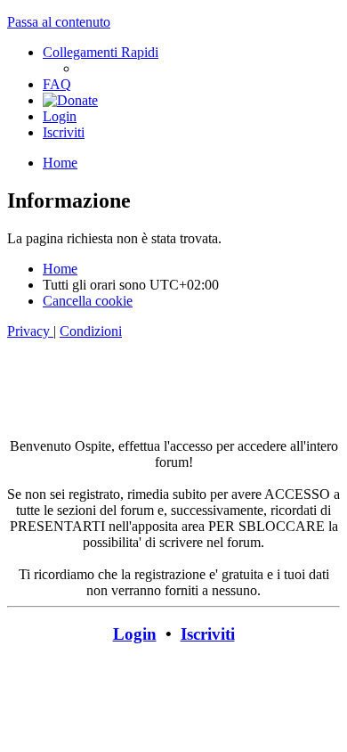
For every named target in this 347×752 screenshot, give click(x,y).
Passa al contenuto (58, 21)
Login (135, 634)
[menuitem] (57, 84)
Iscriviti (208, 634)
